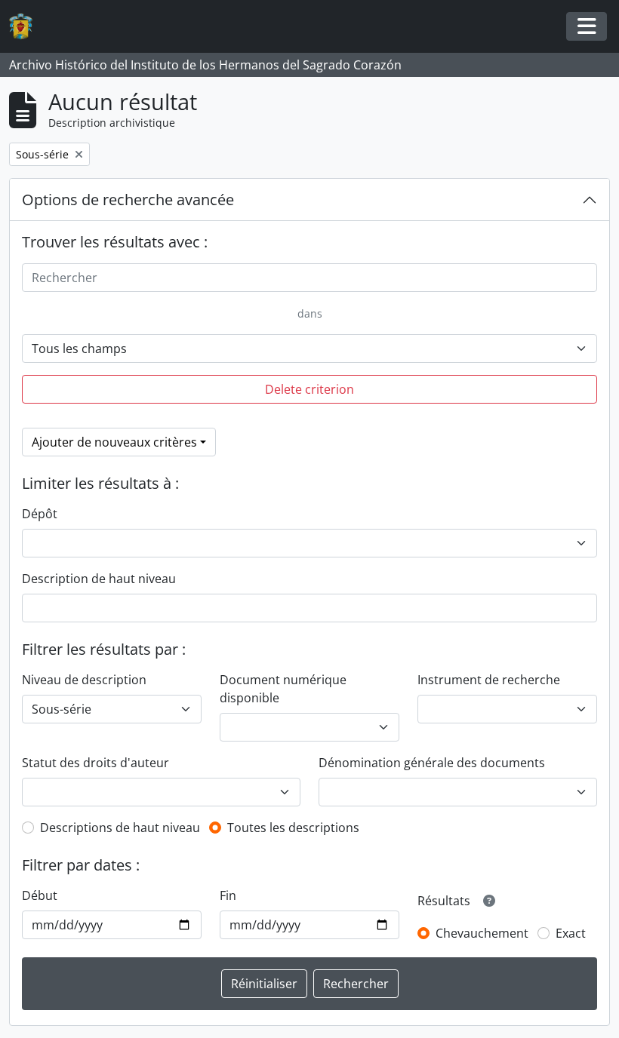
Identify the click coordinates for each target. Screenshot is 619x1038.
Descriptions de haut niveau (120, 827)
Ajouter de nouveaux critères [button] (114, 442)
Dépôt (39, 513)
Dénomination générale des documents (432, 762)
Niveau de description (84, 679)
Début (39, 895)
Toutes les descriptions (293, 827)
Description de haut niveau (99, 578)
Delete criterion (309, 389)
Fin (228, 895)
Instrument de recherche (488, 679)
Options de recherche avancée (128, 199)
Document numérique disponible (283, 688)
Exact (571, 933)
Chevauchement (482, 933)
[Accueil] (27, 27)
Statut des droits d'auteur (95, 762)
